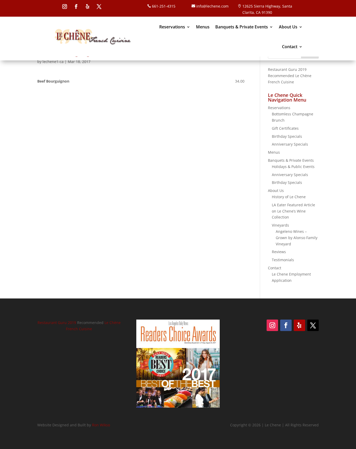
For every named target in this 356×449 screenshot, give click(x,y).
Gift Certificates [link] (285, 128)
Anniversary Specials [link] (290, 144)
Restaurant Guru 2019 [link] (287, 69)
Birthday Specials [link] (287, 136)
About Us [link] (288, 27)
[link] (92, 37)
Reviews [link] (279, 251)
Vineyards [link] (280, 225)
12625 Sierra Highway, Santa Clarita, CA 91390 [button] (267, 9)
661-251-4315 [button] (163, 6)
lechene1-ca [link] (53, 61)
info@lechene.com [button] (212, 6)
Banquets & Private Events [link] (241, 27)
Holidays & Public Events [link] (293, 166)
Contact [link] (289, 46)
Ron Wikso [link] (101, 424)
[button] (64, 6)
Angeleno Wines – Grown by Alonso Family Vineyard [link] (296, 237)
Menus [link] (203, 27)
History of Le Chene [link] (289, 196)
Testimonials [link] (283, 259)
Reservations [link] (172, 27)
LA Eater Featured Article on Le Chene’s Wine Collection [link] (293, 211)
